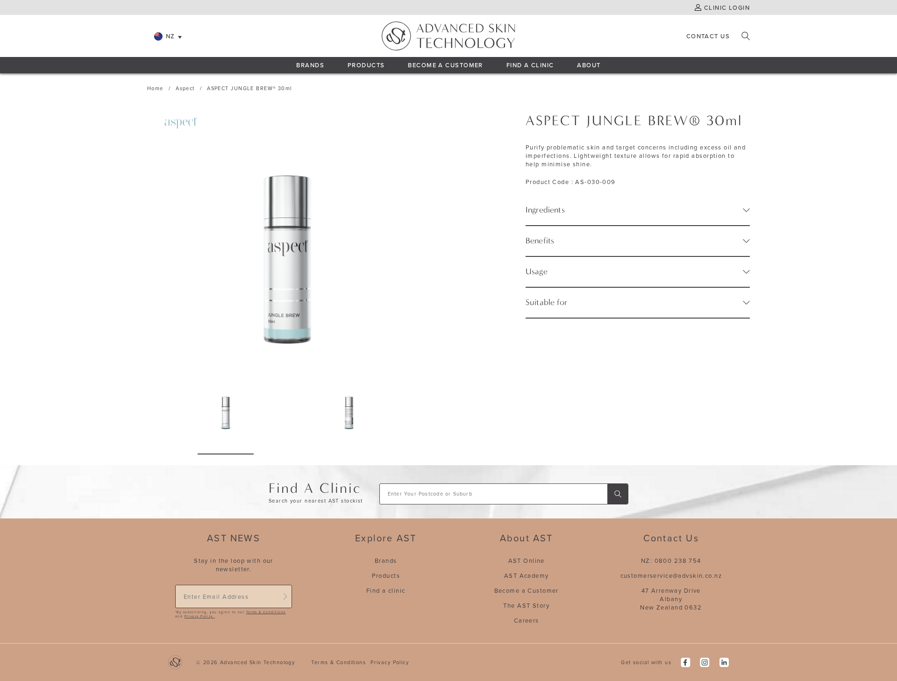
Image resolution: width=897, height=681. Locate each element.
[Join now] (285, 596)
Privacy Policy (199, 616)
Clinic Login (727, 7)
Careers (526, 620)
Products (366, 65)
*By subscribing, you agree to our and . (230, 614)
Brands (310, 65)
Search (745, 36)
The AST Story (526, 605)
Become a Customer (526, 590)
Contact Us (708, 36)
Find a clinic (386, 590)
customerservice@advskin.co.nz (671, 575)
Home (155, 88)
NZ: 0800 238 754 (671, 560)
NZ (170, 36)
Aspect (185, 88)
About (588, 65)
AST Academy (526, 575)
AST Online (526, 560)
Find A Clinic (530, 65)
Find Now (617, 494)
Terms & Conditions (266, 612)
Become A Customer (445, 65)
